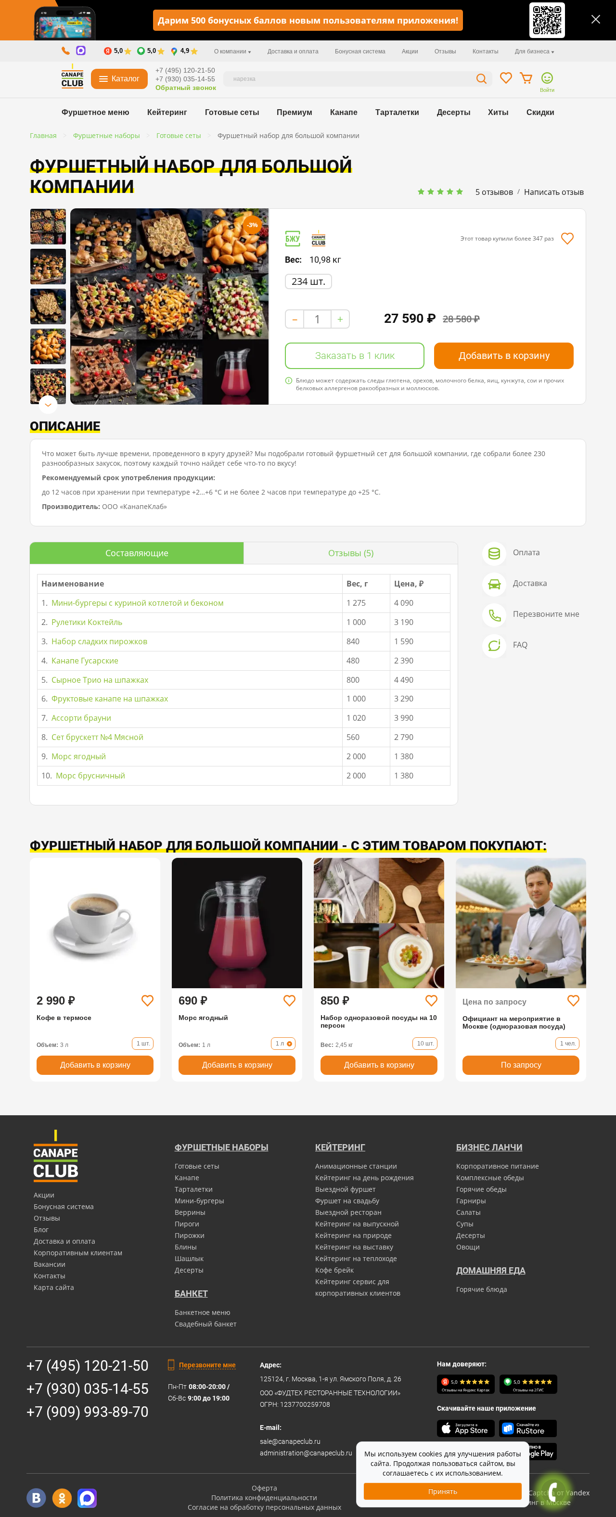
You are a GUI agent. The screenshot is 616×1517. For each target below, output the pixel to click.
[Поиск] (482, 80)
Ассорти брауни (80, 718)
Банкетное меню (203, 1312)
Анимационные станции (356, 1166)
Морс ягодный (78, 756)
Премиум (294, 112)
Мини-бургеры (199, 1200)
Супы (465, 1223)
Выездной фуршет (345, 1189)
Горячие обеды (481, 1189)
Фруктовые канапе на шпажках (109, 698)
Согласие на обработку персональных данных (264, 1507)
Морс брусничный (89, 775)
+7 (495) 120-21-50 (185, 70)
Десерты (454, 112)
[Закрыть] (596, 19)
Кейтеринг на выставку (354, 1246)
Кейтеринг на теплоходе (356, 1258)
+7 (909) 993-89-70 (87, 1411)
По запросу (521, 1065)
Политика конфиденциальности (264, 1497)
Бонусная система (360, 51)
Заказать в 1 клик (355, 355)
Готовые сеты (232, 112)
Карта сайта (54, 1287)
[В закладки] (567, 238)
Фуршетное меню (95, 112)
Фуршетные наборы (222, 1147)
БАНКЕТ (191, 1293)
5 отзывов (494, 192)
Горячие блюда (481, 1289)
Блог (41, 1229)
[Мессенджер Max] (87, 1498)
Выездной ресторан (348, 1212)
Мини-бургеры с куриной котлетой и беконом (137, 603)
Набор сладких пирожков (98, 641)
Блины (186, 1246)
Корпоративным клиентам (78, 1252)
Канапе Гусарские (84, 660)
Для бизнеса (533, 51)
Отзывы (445, 51)
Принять (442, 1491)
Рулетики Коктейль (86, 622)
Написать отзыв (554, 192)
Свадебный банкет (206, 1323)
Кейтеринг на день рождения (364, 1177)
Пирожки (190, 1235)
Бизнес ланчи (489, 1147)
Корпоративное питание (497, 1166)
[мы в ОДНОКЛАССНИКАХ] (62, 1498)
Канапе (344, 112)
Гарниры (471, 1200)
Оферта (264, 1487)
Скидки (540, 112)
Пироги (187, 1223)
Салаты (468, 1212)
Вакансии (49, 1264)
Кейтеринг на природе (353, 1235)
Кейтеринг (167, 112)
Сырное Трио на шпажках (99, 680)
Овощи (468, 1246)
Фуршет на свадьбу (347, 1200)
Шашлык (189, 1258)
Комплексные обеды (490, 1177)
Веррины (190, 1212)
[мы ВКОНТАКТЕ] (36, 1498)
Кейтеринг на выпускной (357, 1223)
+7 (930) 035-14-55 (185, 79)
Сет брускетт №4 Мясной (96, 737)
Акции (410, 51)
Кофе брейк (334, 1270)
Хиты (498, 112)
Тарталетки (397, 112)
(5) (350, 553)
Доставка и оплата (293, 51)
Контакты (486, 51)
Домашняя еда (491, 1270)
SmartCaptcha (532, 1492)
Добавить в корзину (504, 355)
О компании (231, 51)
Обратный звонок (185, 87)
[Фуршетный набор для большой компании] (48, 226)
